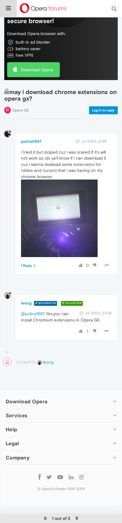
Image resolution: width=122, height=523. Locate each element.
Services (16, 415)
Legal (12, 443)
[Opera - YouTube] (60, 477)
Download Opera (37, 69)
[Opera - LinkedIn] (71, 477)
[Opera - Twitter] (49, 477)
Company (18, 458)
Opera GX (20, 110)
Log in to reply (103, 110)
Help (11, 429)
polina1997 (31, 141)
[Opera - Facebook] (39, 477)
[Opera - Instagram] (81, 477)
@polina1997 (33, 313)
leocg (26, 303)
